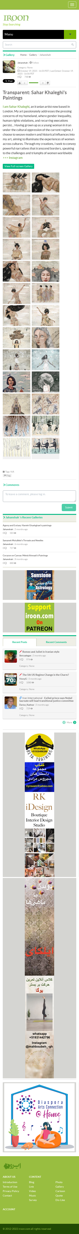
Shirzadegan (25, 655)
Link (31, 1186)
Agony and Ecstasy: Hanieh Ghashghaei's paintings (27, 525)
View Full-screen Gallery (18, 166)
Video (32, 1191)
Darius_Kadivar (26, 705)
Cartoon (60, 1191)
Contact (7, 1195)
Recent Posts (19, 642)
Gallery (33, 54)
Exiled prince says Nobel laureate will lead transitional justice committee (46, 699)
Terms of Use (10, 1186)
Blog (31, 1182)
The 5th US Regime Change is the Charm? (45, 674)
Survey (33, 1200)
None (30, 67)
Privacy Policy (11, 1191)
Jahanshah (22, 62)
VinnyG (23, 679)
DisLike (48, 83)
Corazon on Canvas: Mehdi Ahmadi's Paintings (25, 555)
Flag (8, 475)
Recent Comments (56, 642)
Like (20, 83)
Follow (35, 62)
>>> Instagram (13, 157)
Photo (58, 1182)
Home (23, 54)
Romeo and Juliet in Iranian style (40, 651)
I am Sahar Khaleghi (16, 106)
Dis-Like (60, 1200)
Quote (59, 1195)
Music (32, 1195)
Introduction (10, 1182)
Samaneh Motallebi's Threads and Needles (23, 540)
